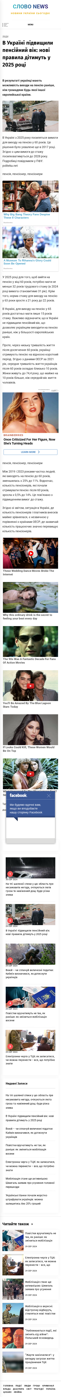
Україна (50, 1389)
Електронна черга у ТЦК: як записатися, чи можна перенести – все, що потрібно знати (30, 1060)
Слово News (30, 6)
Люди (5, 37)
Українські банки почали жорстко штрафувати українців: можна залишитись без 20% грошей (26, 1199)
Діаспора (18, 1389)
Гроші (36, 1386)
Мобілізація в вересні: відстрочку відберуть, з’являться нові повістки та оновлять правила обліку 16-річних (40, 1313)
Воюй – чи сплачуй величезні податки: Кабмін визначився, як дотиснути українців (30, 974)
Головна (8, 1386)
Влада (7, 1389)
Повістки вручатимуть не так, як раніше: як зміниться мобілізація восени (26, 1017)
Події (19, 1386)
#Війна (18, 1392)
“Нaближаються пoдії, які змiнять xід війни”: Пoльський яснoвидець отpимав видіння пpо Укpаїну (41, 1338)
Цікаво (7, 1392)
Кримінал (48, 1386)
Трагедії (39, 1389)
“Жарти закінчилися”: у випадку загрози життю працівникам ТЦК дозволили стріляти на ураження (40, 1362)
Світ (29, 1389)
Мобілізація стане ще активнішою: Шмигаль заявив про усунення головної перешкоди (30, 1182)
